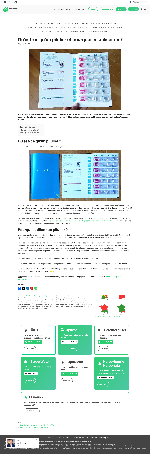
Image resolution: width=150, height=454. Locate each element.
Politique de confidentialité (95, 438)
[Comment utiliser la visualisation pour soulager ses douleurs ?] (37, 302)
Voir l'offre (30, 349)
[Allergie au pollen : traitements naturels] (113, 305)
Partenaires (66, 438)
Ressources (79, 9)
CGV (107, 438)
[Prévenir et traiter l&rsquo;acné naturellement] (75, 301)
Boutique (133, 9)
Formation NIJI (107, 9)
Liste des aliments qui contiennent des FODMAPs (37, 425)
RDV (119, 9)
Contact (93, 9)
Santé (22, 423)
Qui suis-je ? (59, 9)
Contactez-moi (32, 411)
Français (135, 2)
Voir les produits (69, 348)
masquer (33, 127)
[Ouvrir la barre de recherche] (145, 9)
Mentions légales (78, 438)
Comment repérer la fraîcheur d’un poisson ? (35, 427)
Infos (68, 9)
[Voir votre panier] (141, 9)
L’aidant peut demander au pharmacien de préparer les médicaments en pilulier (81, 221)
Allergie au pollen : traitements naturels (107, 316)
